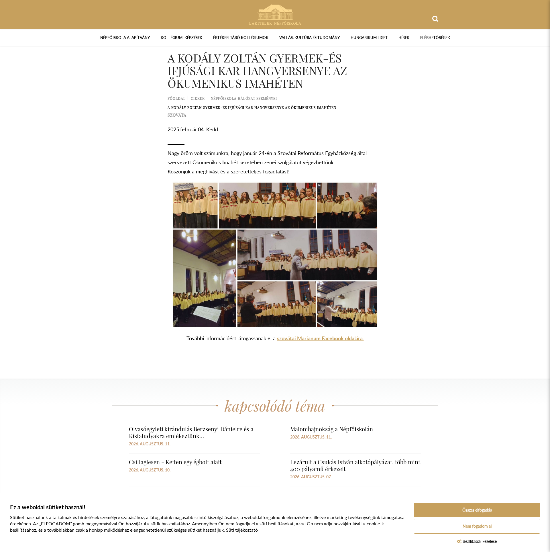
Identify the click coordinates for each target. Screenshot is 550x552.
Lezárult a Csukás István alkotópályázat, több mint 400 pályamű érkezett (355, 465)
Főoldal (177, 98)
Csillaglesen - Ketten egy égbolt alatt (175, 462)
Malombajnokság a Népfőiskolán (331, 429)
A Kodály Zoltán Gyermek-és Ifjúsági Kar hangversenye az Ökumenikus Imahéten (252, 107)
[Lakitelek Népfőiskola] (275, 13)
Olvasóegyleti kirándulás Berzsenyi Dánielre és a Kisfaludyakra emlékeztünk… (191, 432)
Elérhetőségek (435, 37)
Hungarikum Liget (369, 37)
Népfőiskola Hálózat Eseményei (244, 98)
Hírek (403, 37)
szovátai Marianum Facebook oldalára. (320, 338)
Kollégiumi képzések (181, 37)
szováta (177, 115)
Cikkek (198, 98)
